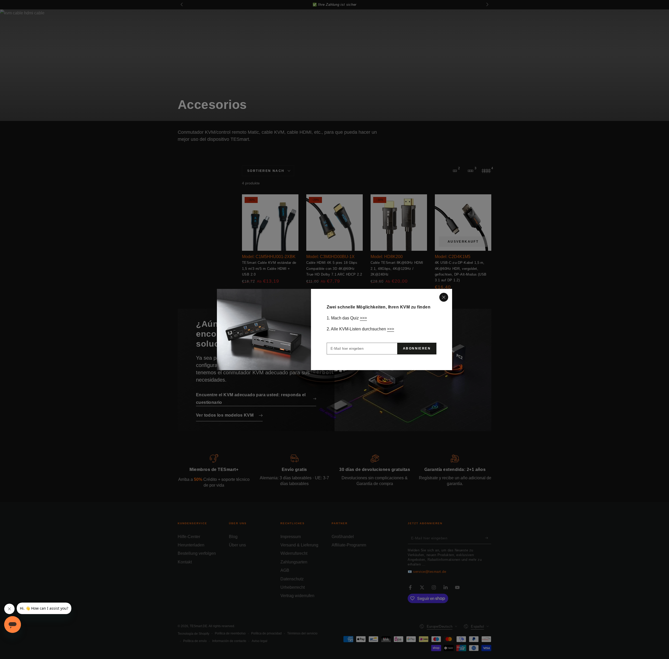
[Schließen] (443, 297)
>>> (363, 318)
